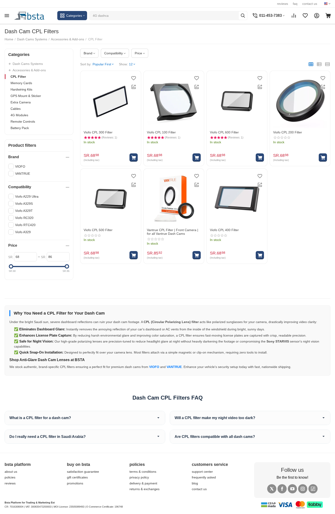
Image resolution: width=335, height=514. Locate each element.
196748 (119, 506)
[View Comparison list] (293, 15)
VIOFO (154, 367)
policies (10, 477)
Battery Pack (20, 128)
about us (11, 471)
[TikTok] (313, 488)
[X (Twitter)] (271, 488)
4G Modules (19, 115)
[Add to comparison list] (133, 87)
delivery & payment (143, 483)
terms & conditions (142, 471)
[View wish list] (305, 15)
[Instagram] (302, 488)
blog (195, 483)
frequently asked (204, 477)
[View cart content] (328, 16)
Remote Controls (23, 121)
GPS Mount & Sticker (26, 96)
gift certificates (77, 477)
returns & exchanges (144, 489)
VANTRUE (174, 367)
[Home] (34, 15)
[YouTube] (292, 488)
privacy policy (139, 477)
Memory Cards (21, 83)
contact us (309, 4)
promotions (75, 483)
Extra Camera (21, 102)
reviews (282, 4)
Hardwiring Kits (21, 89)
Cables (16, 109)
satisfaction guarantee (83, 471)
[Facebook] (282, 488)
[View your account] (316, 16)
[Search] (243, 15)
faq (295, 4)
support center (202, 471)
